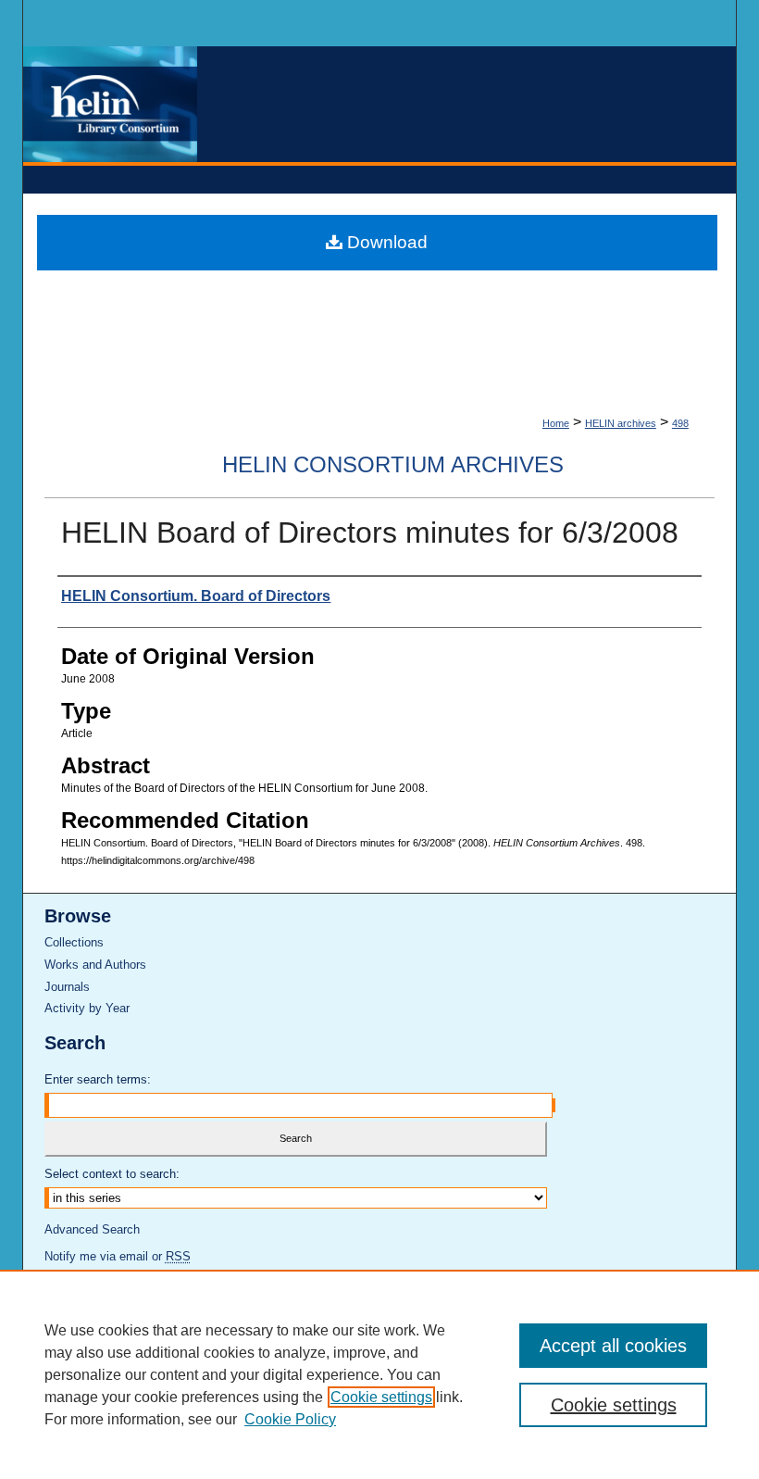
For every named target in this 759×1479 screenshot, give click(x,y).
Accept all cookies (613, 1345)
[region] (379, 1374)
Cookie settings (381, 1397)
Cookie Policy (290, 1419)
